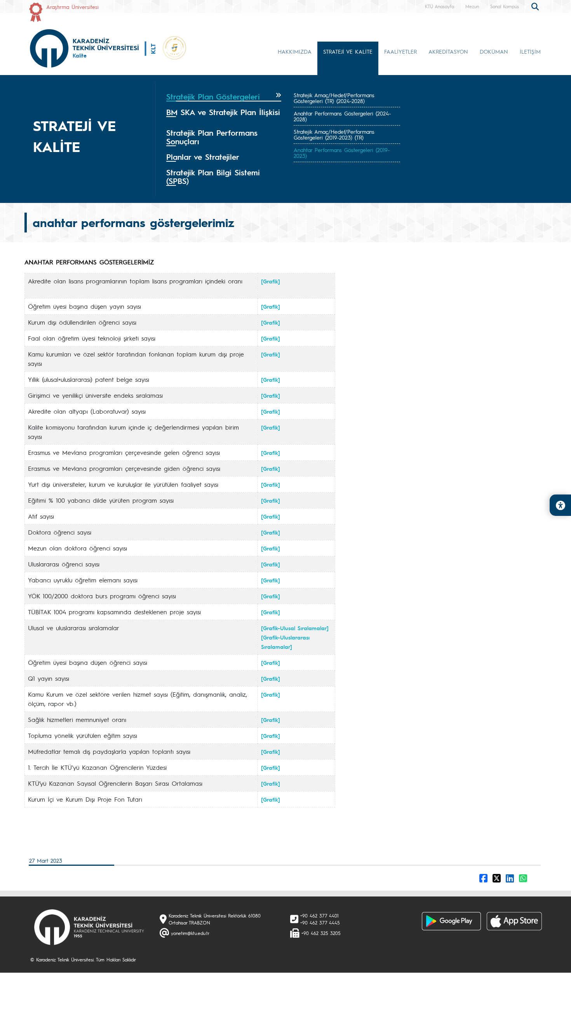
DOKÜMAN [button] (494, 51)
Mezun (472, 6)
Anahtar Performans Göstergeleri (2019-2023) (342, 152)
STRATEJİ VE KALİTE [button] (348, 51)
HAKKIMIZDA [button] (295, 51)
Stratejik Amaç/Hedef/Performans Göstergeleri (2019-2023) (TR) (334, 134)
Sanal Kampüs (504, 6)
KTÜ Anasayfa (439, 6)
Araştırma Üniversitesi (72, 6)
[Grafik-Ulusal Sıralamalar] (295, 627)
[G (264, 411)
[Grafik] (270, 322)
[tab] (223, 97)
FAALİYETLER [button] (400, 51)
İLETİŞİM (530, 51)
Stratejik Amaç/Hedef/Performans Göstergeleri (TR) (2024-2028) (334, 97)
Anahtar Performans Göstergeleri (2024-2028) (342, 116)
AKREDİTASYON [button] (448, 51)
